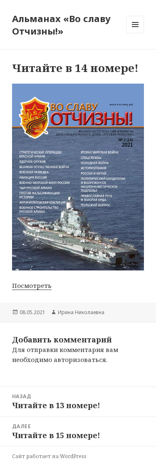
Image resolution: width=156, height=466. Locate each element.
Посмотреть (32, 285)
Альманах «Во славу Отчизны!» (61, 24)
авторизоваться (80, 359)
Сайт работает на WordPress (49, 456)
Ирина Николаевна (81, 312)
